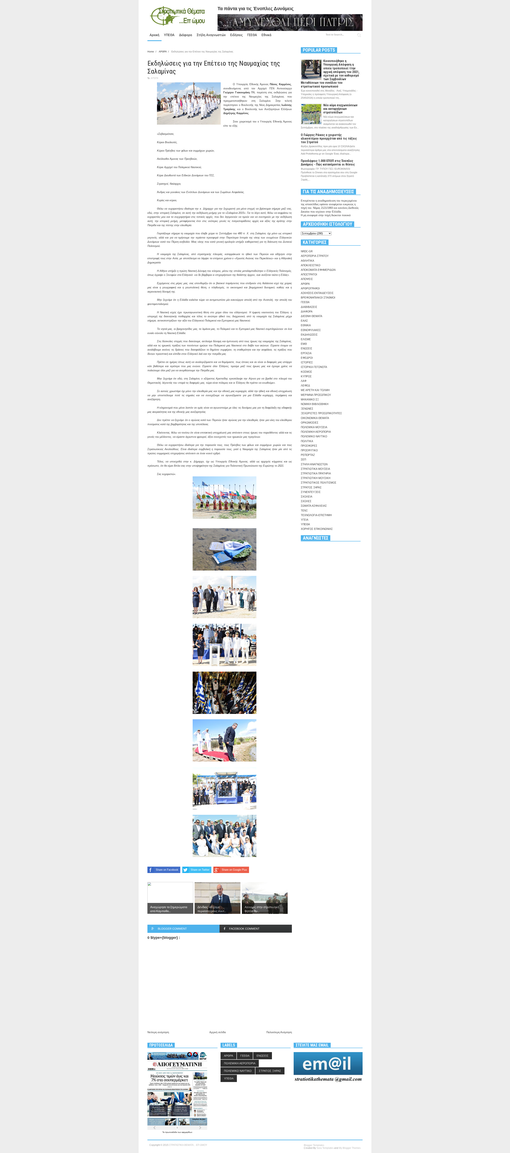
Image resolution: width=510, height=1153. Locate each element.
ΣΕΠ (303, 459)
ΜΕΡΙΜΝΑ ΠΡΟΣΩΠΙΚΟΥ (316, 394)
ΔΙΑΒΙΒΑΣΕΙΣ (309, 306)
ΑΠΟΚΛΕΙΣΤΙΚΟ (310, 265)
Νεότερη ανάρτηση (158, 1032)
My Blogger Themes (350, 1148)
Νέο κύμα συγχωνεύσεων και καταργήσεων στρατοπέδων (340, 108)
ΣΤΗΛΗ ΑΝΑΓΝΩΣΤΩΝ (314, 464)
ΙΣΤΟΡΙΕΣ (307, 362)
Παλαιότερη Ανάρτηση (279, 1032)
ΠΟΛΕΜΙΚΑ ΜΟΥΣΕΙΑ (314, 427)
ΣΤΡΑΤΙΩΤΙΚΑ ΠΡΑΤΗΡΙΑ (316, 473)
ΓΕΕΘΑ (252, 35)
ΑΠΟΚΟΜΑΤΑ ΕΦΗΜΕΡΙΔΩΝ (318, 269)
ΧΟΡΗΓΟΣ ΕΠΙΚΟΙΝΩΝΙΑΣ (317, 528)
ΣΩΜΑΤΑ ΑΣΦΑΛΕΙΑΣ (314, 505)
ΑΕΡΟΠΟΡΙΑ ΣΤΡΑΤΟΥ (315, 255)
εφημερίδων (187, 1132)
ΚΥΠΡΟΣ (306, 376)
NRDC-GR (307, 251)
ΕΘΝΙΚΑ (306, 325)
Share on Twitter (200, 869)
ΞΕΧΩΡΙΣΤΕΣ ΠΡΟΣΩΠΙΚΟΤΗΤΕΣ (321, 413)
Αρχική (154, 35)
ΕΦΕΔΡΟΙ (307, 357)
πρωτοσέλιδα (171, 1132)
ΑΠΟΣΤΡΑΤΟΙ (309, 274)
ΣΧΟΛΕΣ (306, 501)
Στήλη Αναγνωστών (211, 35)
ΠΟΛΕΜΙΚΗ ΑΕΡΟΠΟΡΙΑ (316, 431)
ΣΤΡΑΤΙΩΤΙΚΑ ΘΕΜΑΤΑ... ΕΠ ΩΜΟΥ (188, 1145)
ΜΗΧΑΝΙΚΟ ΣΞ (310, 399)
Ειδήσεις (236, 35)
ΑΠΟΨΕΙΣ (307, 279)
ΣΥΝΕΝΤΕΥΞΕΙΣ (311, 492)
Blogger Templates (314, 1145)
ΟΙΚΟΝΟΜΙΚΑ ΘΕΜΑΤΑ (315, 418)
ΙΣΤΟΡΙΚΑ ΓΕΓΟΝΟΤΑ (314, 367)
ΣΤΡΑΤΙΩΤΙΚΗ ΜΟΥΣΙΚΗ (315, 478)
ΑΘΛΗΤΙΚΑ (307, 260)
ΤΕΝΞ (304, 510)
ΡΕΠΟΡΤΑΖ (308, 454)
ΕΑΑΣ (304, 320)
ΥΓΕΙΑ (304, 519)
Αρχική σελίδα (217, 1032)
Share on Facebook (167, 869)
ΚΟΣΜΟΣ (306, 371)
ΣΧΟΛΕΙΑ (306, 496)
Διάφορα (185, 35)
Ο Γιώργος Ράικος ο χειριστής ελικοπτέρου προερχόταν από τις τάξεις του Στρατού (329, 138)
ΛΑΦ (303, 380)
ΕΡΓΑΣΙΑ (306, 353)
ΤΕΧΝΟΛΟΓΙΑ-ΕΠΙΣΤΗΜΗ (316, 515)
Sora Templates (325, 1148)
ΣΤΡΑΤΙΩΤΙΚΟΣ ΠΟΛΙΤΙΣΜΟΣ (318, 482)
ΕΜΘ (304, 343)
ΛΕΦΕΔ (305, 385)
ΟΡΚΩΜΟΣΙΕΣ (309, 422)
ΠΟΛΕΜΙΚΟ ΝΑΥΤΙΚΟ (314, 436)
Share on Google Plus (234, 869)
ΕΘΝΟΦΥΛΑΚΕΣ (311, 330)
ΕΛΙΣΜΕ (306, 339)
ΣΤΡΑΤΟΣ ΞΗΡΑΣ (311, 487)
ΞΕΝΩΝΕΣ (307, 408)
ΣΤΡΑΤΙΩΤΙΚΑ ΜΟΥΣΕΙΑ (315, 468)
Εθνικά (266, 35)
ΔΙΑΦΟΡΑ (307, 311)
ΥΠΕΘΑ (169, 35)
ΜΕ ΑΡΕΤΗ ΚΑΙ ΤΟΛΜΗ (315, 390)
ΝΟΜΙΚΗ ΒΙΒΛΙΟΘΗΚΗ (314, 404)
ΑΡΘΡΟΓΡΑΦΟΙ (310, 288)
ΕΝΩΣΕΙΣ (306, 348)
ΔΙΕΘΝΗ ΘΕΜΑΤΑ (311, 316)
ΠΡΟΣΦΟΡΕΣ (309, 445)
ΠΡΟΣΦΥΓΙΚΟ (309, 450)
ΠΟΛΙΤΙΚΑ (307, 441)
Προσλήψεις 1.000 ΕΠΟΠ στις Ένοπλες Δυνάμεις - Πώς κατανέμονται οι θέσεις (328, 162)
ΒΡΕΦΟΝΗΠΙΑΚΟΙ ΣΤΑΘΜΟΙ (318, 297)
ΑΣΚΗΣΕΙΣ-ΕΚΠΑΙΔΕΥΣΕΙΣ (317, 293)
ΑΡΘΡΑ (154, 78)
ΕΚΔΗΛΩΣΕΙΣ (309, 334)
